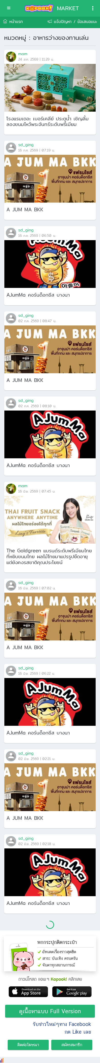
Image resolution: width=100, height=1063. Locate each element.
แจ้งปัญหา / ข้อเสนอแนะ (74, 21)
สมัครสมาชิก (71, 1044)
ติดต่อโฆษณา (28, 1044)
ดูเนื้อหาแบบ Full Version (50, 1011)
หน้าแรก (15, 21)
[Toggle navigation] (92, 8)
